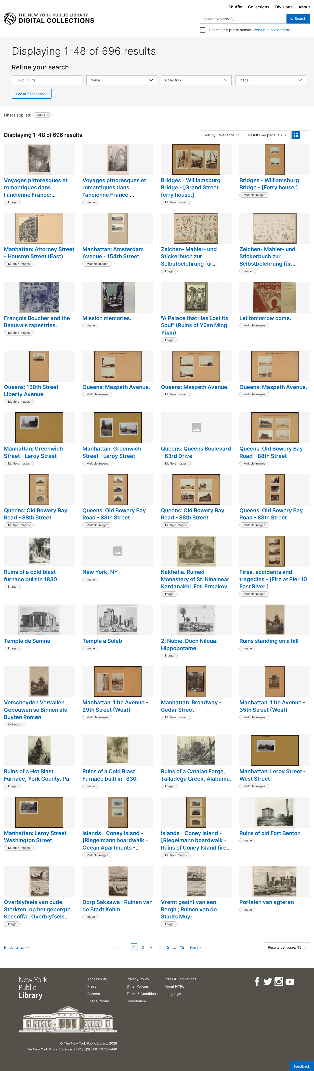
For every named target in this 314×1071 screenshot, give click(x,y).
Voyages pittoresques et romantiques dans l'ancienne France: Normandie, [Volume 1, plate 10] (114, 195)
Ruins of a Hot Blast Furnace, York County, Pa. (37, 775)
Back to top (15, 947)
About (304, 6)
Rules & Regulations (180, 979)
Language (173, 994)
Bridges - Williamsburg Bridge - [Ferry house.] (269, 184)
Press (91, 986)
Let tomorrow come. (265, 318)
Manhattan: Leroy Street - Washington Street (37, 837)
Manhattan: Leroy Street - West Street (272, 775)
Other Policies (138, 986)
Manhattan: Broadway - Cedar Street (191, 706)
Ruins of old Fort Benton (270, 833)
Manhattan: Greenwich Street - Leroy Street (33, 452)
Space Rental (98, 1001)
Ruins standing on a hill (269, 641)
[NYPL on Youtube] (289, 981)
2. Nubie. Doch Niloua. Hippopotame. (189, 644)
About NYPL (174, 986)
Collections (258, 6)
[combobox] (243, 19)
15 (182, 947)
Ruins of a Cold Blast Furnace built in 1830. (110, 775)
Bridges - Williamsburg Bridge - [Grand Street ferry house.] (191, 187)
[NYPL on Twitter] (267, 981)
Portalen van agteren (266, 902)
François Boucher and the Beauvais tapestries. (37, 322)
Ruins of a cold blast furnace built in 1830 (30, 575)
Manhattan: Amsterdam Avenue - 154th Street (113, 253)
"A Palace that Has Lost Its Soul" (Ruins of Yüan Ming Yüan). (194, 325)
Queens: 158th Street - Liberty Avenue (33, 391)
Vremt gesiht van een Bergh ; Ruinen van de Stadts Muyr (189, 909)
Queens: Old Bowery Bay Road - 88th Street (271, 452)
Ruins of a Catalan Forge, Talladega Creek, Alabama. (196, 775)
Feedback (302, 1066)
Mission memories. (106, 318)
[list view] (305, 135)
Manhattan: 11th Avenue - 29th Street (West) (115, 706)
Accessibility (97, 979)
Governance (136, 1001)
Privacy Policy (138, 979)
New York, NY (100, 572)
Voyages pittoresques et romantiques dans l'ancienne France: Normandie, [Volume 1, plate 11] (35, 195)
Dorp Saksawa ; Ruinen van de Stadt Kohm (117, 906)
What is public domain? (272, 30)
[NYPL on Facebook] (256, 981)
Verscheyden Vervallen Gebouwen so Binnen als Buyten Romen (35, 709)
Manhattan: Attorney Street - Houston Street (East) (39, 253)
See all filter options (31, 94)
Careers (93, 994)
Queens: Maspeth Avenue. (116, 387)
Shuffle (235, 6)
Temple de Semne (27, 641)
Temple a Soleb (102, 641)
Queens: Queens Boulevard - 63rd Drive (196, 452)
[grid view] (296, 135)
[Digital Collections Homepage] (49, 19)
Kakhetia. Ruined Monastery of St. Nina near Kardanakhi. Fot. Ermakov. (195, 579)
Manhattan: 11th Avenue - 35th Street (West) (272, 706)
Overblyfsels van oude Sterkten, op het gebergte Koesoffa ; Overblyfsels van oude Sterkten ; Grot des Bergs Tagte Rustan (37, 916)
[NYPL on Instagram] (278, 981)
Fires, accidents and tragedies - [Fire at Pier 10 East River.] (273, 579)
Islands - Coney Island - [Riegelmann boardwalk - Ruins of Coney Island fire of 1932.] (193, 844)
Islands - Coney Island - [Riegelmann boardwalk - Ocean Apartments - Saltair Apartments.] (115, 844)
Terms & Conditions (142, 994)
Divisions (284, 6)
